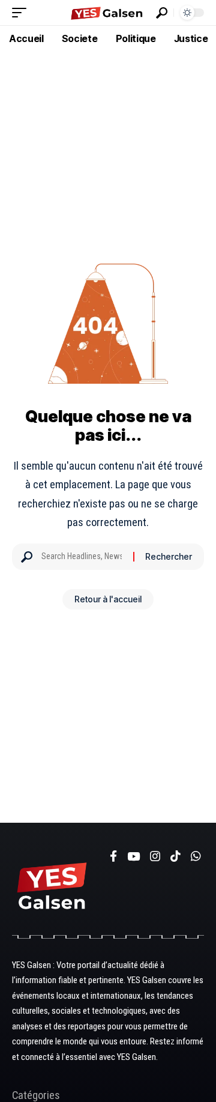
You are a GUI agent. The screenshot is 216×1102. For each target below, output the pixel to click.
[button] (22, 12)
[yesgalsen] (108, 12)
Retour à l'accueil (108, 599)
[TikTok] (175, 856)
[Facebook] (113, 856)
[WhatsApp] (196, 856)
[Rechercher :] (82, 556)
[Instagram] (155, 856)
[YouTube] (133, 856)
